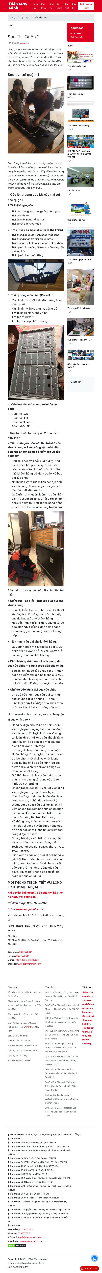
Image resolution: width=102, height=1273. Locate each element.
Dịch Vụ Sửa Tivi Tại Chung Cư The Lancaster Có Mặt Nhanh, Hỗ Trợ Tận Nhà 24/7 (61, 1060)
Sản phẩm (59, 6)
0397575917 (25, 952)
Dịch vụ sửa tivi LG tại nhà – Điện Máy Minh (23, 1016)
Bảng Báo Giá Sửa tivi (18, 1036)
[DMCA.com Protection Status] (17, 1245)
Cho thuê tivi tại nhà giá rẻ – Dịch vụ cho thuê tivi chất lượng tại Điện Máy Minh (24, 1005)
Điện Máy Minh (18, 5)
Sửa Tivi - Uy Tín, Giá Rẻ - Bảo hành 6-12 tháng (25, 994)
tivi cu (85, 992)
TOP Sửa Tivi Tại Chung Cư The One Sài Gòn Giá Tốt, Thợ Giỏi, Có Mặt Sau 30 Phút (62, 1035)
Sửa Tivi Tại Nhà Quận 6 (19, 1060)
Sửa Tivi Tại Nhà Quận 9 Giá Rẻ (22, 1045)
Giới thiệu (43, 6)
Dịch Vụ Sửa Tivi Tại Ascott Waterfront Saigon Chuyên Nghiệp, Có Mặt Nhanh (61, 1099)
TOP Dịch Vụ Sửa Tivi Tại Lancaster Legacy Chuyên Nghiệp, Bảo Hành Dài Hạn (62, 996)
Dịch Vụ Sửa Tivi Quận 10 (19, 1040)
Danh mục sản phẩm (86, 6)
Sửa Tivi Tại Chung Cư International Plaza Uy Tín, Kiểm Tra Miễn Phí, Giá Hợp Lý (62, 1009)
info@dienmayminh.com (27, 960)
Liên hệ (74, 6)
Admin (25, 43)
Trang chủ (35, 6)
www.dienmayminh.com (29, 964)
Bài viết (67, 6)
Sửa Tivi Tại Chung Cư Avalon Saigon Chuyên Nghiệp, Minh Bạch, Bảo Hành (61, 1073)
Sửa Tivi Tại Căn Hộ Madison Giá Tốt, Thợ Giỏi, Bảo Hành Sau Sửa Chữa (60, 1112)
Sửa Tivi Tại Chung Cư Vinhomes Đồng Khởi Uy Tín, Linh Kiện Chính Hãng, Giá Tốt (61, 1086)
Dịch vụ (52, 6)
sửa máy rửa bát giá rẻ (88, 1004)
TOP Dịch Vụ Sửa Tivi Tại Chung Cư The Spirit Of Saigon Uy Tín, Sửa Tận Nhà (61, 1022)
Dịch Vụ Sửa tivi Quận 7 (19, 1055)
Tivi (31, 17)
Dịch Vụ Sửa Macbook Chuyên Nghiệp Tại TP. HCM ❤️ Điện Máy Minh (23, 1027)
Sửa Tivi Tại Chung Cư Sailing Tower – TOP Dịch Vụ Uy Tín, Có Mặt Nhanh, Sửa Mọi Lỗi (60, 1047)
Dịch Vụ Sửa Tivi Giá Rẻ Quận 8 (22, 1050)
